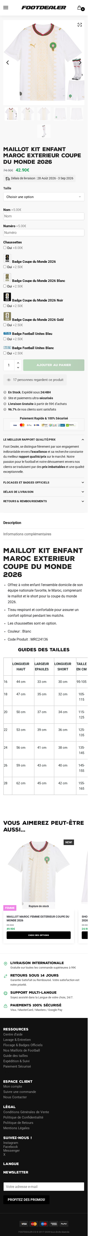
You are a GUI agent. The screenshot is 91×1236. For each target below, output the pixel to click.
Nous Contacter (15, 1097)
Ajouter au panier (54, 365)
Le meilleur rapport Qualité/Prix (29, 439)
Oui (14, 248)
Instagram (10, 1143)
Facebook (10, 1147)
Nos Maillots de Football (21, 1050)
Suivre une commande (19, 1092)
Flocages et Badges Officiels (26, 482)
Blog (6, 1072)
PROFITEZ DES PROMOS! (26, 1200)
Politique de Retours (18, 1123)
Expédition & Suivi (16, 1061)
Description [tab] (12, 523)
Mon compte (12, 1086)
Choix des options (38, 935)
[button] (18, 363)
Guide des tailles (15, 1056)
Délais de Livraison (18, 492)
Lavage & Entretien (17, 1040)
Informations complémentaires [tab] (27, 534)
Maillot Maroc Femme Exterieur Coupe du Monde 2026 (38, 918)
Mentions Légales (16, 1128)
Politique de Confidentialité (23, 1117)
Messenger (11, 1151)
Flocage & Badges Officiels (23, 1045)
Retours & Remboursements (25, 501)
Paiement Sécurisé (17, 1066)
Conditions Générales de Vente (26, 1112)
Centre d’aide (13, 1034)
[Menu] (10, 7)
